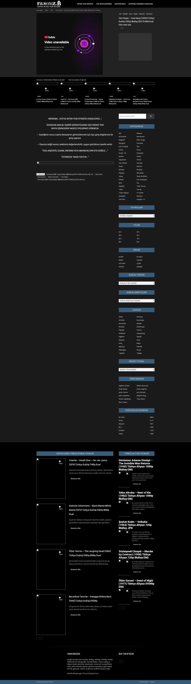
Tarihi (121, 189)
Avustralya (140, 320)
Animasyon (141, 136)
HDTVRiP (122, 263)
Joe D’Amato (141, 392)
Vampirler (122, 196)
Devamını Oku (75, 479)
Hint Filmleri (123, 163)
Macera (136, 14)
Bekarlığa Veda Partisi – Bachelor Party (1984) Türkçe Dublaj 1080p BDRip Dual (142, 101)
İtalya (138, 343)
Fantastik (140, 153)
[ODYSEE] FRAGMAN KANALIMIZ (141, 4)
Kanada (139, 346)
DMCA (153, 682)
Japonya (121, 346)
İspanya (121, 340)
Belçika (139, 323)
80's (135, 96)
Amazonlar (122, 136)
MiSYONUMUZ (120, 4)
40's (120, 235)
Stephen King (141, 396)
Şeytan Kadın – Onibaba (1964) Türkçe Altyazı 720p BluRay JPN (135, 525)
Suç (138, 183)
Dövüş (121, 150)
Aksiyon (139, 133)
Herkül (139, 160)
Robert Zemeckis (53, 177)
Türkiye (139, 353)
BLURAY (125, 14)
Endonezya (140, 327)
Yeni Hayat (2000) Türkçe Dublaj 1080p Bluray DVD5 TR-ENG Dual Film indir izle (61, 179)
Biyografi (122, 143)
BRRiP (121, 260)
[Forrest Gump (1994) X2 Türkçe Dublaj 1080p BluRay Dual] (47, 90)
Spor (120, 183)
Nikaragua (122, 350)
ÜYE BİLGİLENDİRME (104, 4)
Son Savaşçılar (142, 179)
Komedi (139, 163)
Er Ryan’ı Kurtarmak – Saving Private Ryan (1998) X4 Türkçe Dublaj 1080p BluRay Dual (94, 101)
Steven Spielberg (125, 399)
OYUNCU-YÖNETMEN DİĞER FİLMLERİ (50, 80)
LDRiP (139, 263)
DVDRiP (139, 260)
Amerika (122, 320)
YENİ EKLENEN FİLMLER (77, 80)
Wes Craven (123, 402)
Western (140, 196)
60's (120, 238)
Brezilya (121, 327)
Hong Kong (141, 333)
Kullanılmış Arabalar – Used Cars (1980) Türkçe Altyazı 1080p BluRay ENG (119, 101)
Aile (120, 133)
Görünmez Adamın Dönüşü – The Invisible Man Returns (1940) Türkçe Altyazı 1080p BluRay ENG (136, 465)
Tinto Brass (141, 399)
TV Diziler (140, 193)
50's (138, 235)
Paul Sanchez (41, 177)
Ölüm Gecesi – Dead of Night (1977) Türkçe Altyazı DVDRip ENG (136, 583)
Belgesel (122, 140)
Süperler (122, 186)
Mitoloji (121, 170)
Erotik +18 (122, 153)
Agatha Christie (124, 386)
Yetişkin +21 (141, 199)
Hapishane (122, 160)
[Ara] (151, 116)
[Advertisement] (135, 47)
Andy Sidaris (123, 389)
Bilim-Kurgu (141, 140)
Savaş (121, 176)
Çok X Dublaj (123, 146)
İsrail (138, 340)
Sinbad (121, 179)
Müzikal (139, 170)
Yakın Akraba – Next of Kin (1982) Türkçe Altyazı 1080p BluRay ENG (136, 495)
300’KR (39, 96)
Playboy (121, 173)
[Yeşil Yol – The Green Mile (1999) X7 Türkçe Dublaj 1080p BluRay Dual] (71, 90)
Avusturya (122, 323)
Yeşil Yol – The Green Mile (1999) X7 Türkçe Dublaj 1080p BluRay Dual (70, 101)
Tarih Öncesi (141, 186)
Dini (138, 146)
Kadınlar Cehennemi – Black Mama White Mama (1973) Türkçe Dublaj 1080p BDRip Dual (90, 510)
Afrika (121, 317)
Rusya (139, 350)
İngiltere (121, 337)
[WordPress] (121, 661)
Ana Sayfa (39, 10)
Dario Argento (142, 389)
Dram (130, 14)
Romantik (141, 14)
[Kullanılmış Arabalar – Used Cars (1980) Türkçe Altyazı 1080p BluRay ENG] (119, 90)
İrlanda (139, 337)
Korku (121, 166)
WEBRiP (139, 267)
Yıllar (46, 10)
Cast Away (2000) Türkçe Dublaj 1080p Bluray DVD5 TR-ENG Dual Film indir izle (69, 174)
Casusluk (140, 143)
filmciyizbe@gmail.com (91, 673)
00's (52, 10)
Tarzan (139, 189)
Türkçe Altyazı (124, 193)
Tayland (121, 353)
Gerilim (121, 156)
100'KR (111, 96)
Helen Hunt (98, 174)
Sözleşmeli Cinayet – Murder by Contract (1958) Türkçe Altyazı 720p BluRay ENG (136, 554)
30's (138, 232)
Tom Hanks (149, 14)
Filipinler (121, 330)
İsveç (120, 343)
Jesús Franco (123, 392)
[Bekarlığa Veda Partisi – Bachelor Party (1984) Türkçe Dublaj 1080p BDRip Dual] (144, 90)
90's (62, 96)
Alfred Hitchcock (142, 386)
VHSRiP (121, 267)
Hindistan (122, 333)
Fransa (139, 330)
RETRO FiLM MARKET (85, 4)
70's (138, 238)
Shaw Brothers (142, 176)
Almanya (140, 317)
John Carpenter (124, 396)
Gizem (139, 156)
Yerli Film (122, 199)
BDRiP (121, 257)
